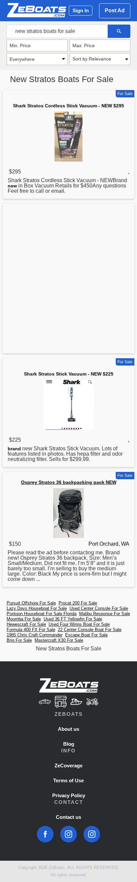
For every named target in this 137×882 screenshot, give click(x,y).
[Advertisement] (68, 279)
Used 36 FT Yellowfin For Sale (73, 618)
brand (14, 448)
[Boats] (76, 702)
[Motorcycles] (92, 702)
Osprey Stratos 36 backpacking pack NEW (68, 482)
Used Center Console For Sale (98, 608)
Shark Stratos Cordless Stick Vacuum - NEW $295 (68, 105)
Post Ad (115, 10)
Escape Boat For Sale (86, 634)
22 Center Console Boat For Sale (89, 629)
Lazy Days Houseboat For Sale (37, 608)
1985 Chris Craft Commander (35, 634)
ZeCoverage (68, 765)
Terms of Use (68, 780)
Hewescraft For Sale (26, 624)
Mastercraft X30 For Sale (59, 640)
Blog (68, 744)
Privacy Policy (68, 795)
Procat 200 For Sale (78, 603)
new (12, 185)
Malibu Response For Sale (104, 613)
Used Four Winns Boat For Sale (79, 624)
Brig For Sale (19, 640)
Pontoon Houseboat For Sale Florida (41, 613)
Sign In (80, 10)
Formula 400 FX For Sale (31, 629)
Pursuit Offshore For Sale (31, 603)
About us (68, 729)
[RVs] (60, 702)
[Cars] (45, 702)
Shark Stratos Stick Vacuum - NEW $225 (68, 374)
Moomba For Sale (24, 618)
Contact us (68, 817)
